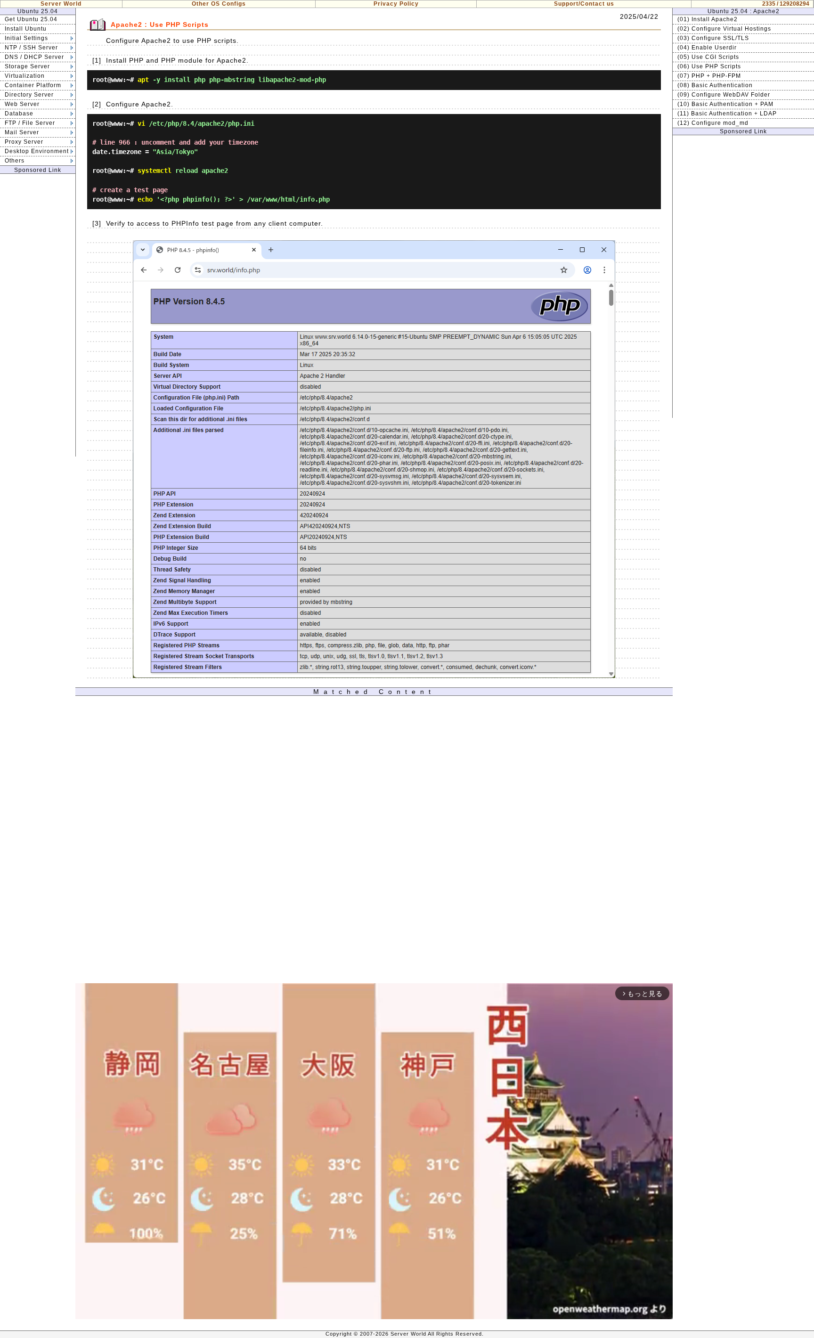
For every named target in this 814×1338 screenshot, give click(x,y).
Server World (61, 3)
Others (14, 160)
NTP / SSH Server (31, 47)
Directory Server (29, 94)
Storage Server (27, 66)
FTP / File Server (30, 123)
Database (19, 113)
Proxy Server (24, 142)
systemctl (154, 170)
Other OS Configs (219, 3)
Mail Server (22, 132)
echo (145, 199)
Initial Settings (26, 38)
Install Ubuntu (26, 28)
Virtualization (25, 76)
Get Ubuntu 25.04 (31, 19)
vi (141, 123)
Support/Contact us (584, 3)
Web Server (22, 104)
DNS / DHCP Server (34, 57)
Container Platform (33, 85)
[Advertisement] (37, 315)
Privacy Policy (396, 3)
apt (143, 79)
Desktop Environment (37, 151)
